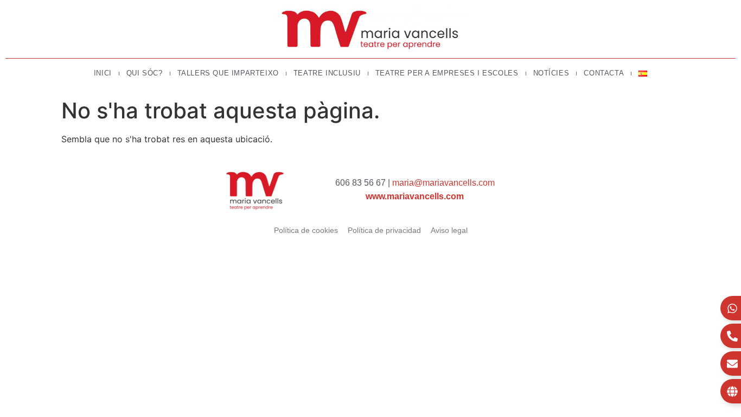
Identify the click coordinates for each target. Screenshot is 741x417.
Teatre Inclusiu (327, 73)
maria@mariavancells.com (443, 182)
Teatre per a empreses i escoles (447, 73)
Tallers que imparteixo (228, 73)
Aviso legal (449, 230)
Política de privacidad (384, 230)
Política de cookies (306, 230)
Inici (103, 73)
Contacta (604, 73)
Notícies (551, 73)
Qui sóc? (144, 73)
